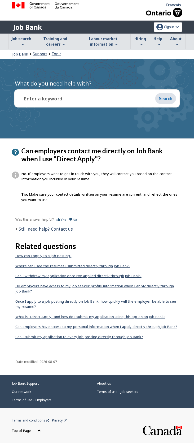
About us (104, 383)
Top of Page (22, 430)
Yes (63, 220)
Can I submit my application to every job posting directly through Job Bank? (79, 336)
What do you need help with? (53, 83)
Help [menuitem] (158, 38)
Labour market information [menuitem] (103, 41)
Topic (56, 53)
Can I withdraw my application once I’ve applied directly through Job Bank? (78, 275)
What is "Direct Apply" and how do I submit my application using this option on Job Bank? (90, 316)
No (74, 220)
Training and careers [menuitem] (55, 41)
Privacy (59, 420)
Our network (21, 391)
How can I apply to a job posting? (43, 255)
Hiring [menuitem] (140, 38)
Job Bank (27, 27)
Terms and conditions (30, 420)
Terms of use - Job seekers (117, 391)
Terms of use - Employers (31, 400)
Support (40, 53)
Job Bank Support (25, 383)
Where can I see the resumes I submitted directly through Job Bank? (72, 265)
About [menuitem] (176, 38)
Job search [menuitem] (21, 38)
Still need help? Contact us (45, 229)
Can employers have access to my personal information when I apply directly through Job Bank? (96, 326)
